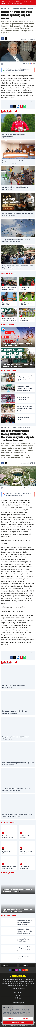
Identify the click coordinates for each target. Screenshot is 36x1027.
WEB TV (6, 965)
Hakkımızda (18, 992)
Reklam (18, 998)
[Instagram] (16, 970)
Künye (18, 995)
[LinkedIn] (20, 970)
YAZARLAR (25, 965)
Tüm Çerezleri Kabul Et (18, 1022)
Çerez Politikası (10, 1018)
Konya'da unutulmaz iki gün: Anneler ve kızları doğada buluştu (19, 3)
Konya (9, 8)
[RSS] (26, 970)
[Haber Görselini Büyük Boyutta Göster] (18, 51)
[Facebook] (10, 970)
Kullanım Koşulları (18, 1002)
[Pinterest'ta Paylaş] (21, 106)
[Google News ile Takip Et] (31, 63)
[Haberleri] (10, 63)
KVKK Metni (25, 1018)
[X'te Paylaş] (6, 38)
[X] (13, 970)
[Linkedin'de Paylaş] (18, 106)
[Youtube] (23, 970)
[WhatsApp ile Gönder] (24, 106)
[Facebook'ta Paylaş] (2, 38)
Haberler (3, 8)
